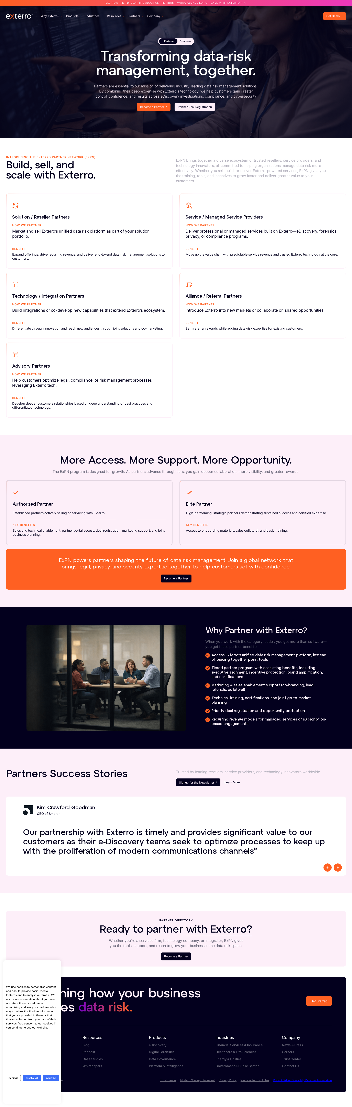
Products (157, 1037)
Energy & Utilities (229, 1059)
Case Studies (92, 1059)
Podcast (88, 1052)
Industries (225, 1037)
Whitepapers (92, 1066)
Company (291, 1037)
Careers (288, 1052)
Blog (85, 1045)
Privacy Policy (227, 1080)
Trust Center (334, 7)
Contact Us (312, 7)
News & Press (292, 1045)
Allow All (51, 1078)
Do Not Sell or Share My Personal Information (302, 1080)
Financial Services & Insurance (239, 1045)
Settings (13, 1078)
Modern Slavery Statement (197, 1080)
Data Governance (162, 1059)
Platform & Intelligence (166, 1066)
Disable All (32, 1078)
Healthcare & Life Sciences (236, 1052)
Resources (92, 1037)
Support (294, 7)
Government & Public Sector (237, 1066)
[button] (327, 867)
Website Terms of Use (255, 1080)
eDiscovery (157, 1045)
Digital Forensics (162, 1052)
